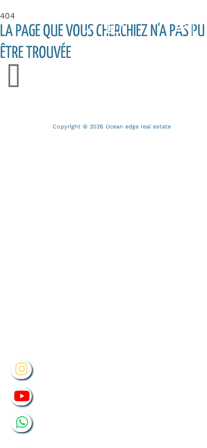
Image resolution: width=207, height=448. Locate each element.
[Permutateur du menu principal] (181, 27)
